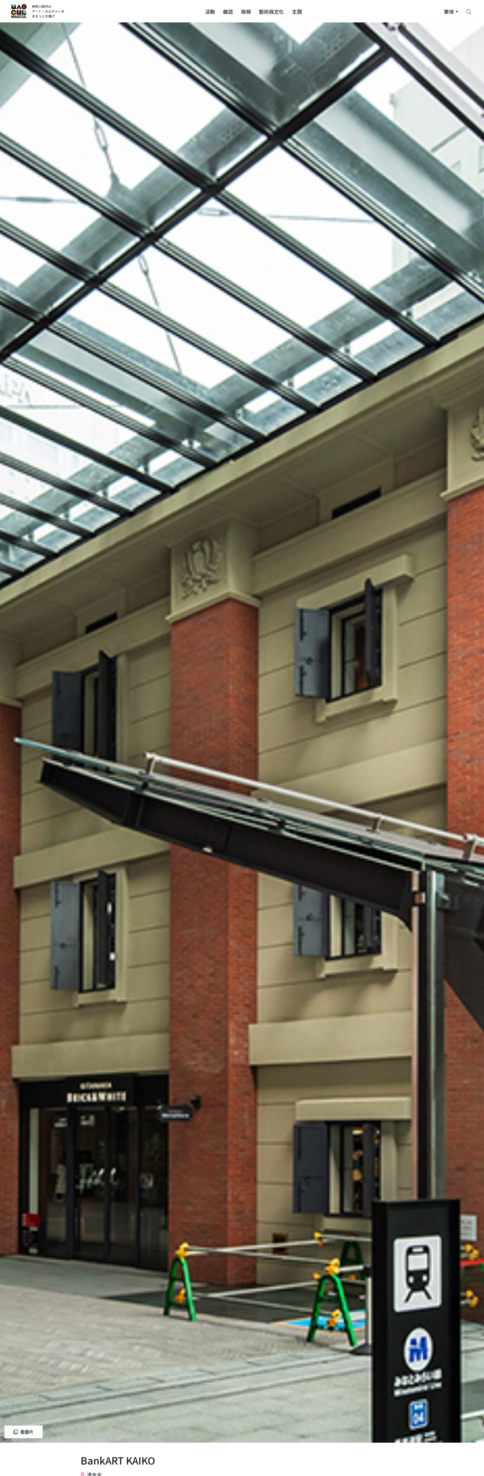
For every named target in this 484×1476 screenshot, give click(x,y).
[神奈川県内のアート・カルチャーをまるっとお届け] (38, 11)
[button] (210, 11)
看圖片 (27, 1431)
